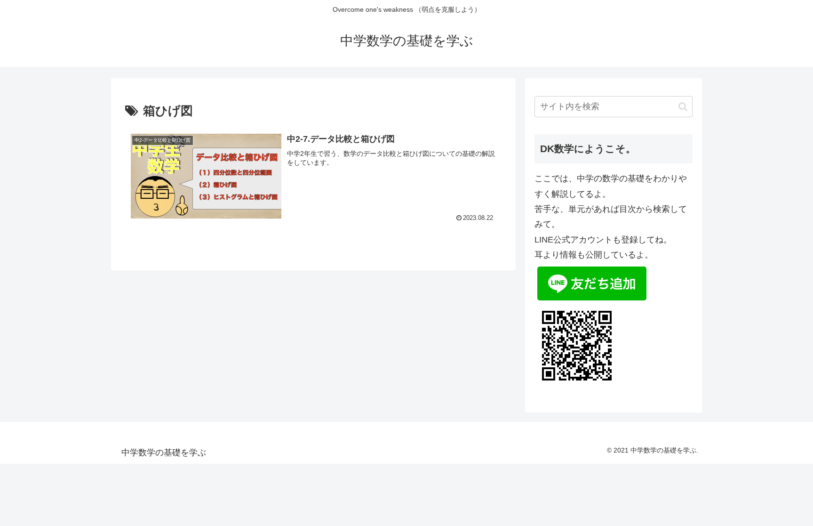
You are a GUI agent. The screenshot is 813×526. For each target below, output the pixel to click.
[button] (683, 106)
